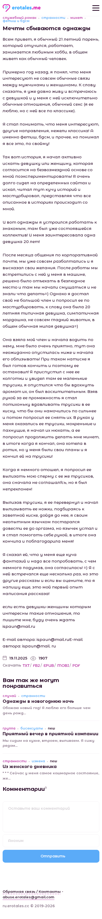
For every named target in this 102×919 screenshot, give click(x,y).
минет (76, 17)
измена (38, 761)
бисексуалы (31, 728)
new (51, 728)
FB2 (36, 665)
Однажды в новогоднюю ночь (38, 701)
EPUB (48, 665)
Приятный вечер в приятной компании (50, 733)
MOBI (63, 665)
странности (53, 17)
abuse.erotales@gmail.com (28, 897)
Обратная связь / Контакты (32, 891)
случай (9, 696)
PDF (76, 665)
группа (9, 728)
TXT (26, 665)
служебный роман (19, 17)
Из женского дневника (30, 766)
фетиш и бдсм (16, 21)
